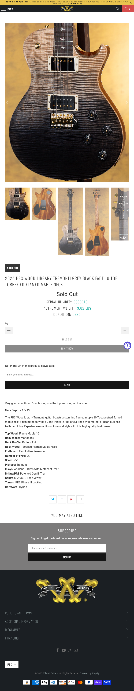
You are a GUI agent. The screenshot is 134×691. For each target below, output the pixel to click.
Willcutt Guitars (50, 673)
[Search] (117, 8)
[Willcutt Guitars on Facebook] (57, 650)
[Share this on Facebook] (62, 499)
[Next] (126, 102)
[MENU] (1, 8)
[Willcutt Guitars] (67, 8)
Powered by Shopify (89, 673)
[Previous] (7, 102)
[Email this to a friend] (80, 499)
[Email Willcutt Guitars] (76, 650)
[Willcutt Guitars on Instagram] (70, 650)
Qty (7, 323)
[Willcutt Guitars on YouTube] (63, 650)
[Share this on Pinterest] (71, 499)
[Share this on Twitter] (53, 499)
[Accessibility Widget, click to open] (127, 346)
